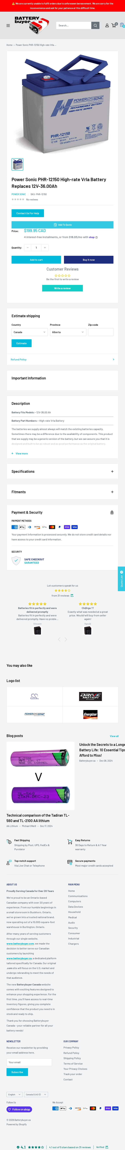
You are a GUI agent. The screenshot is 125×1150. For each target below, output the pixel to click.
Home (10, 45)
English (11, 1094)
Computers (74, 901)
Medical (72, 917)
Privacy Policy (71, 1047)
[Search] (95, 25)
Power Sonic (19, 194)
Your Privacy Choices (75, 1068)
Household (74, 911)
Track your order (72, 1073)
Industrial (73, 938)
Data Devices (75, 906)
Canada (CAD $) (33, 1094)
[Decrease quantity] (27, 247)
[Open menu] (8, 25)
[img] (62, 590)
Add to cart (36, 259)
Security (73, 927)
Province (55, 324)
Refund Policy (19, 359)
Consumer (74, 933)
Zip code (93, 324)
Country (16, 324)
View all (114, 736)
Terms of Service (73, 1063)
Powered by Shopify (17, 1124)
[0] (114, 25)
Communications (78, 896)
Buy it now (89, 259)
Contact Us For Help (27, 213)
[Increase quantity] (45, 247)
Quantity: (17, 247)
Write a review (62, 288)
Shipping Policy (72, 1058)
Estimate (21, 343)
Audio (71, 922)
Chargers (73, 943)
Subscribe (17, 1072)
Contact (68, 1079)
